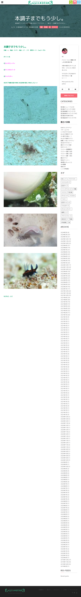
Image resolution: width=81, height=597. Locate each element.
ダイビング (64, 196)
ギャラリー (57, 590)
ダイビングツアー (66, 209)
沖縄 (75, 189)
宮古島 (70, 192)
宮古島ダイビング (23, 27)
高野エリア (64, 212)
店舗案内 (41, 590)
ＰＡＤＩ (63, 199)
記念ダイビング (65, 202)
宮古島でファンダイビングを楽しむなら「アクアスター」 (30, 23)
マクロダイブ (65, 206)
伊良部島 (63, 222)
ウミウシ (63, 192)
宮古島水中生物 (33, 27)
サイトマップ (73, 590)
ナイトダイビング (66, 189)
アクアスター (72, 179)
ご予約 (65, 590)
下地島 (70, 219)
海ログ (49, 23)
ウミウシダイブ (65, 182)
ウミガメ (72, 196)
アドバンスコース (66, 216)
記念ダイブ (64, 185)
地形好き (63, 219)
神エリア (63, 179)
